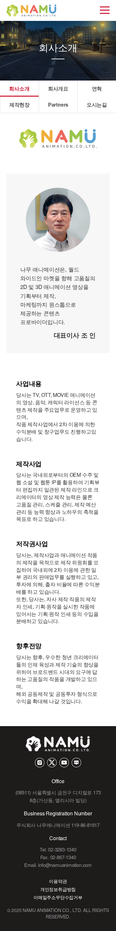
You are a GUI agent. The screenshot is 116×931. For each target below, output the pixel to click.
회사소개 (19, 88)
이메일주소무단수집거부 (58, 897)
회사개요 (58, 88)
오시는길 (97, 104)
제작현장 (19, 104)
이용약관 (58, 881)
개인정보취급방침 (58, 889)
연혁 (97, 88)
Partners (58, 104)
